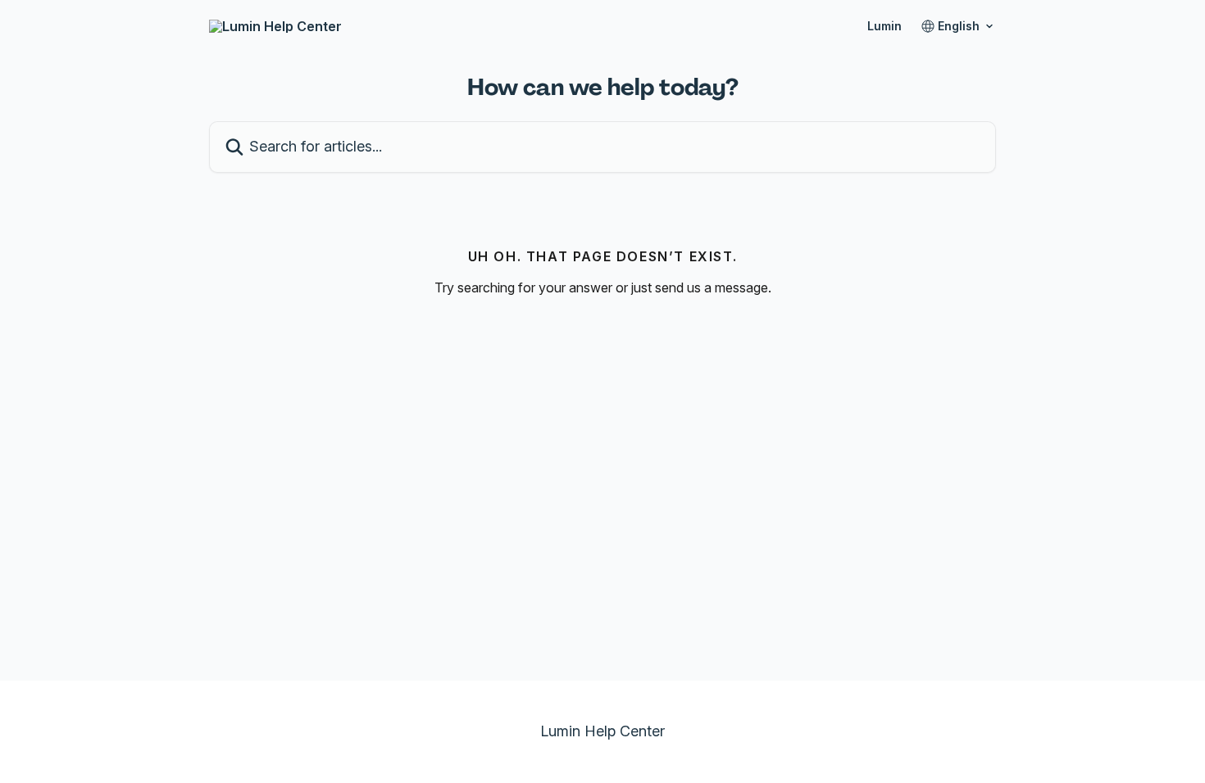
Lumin (884, 26)
